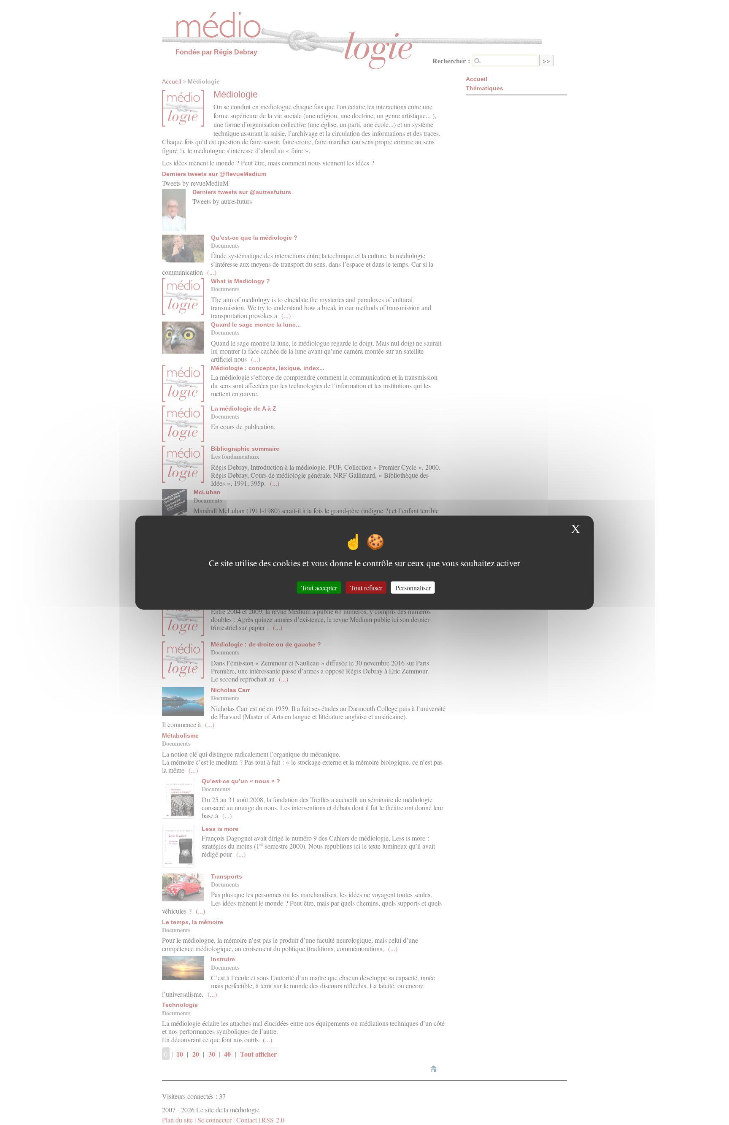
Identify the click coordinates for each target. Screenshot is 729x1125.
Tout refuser (366, 587)
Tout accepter (319, 587)
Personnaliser (413, 587)
